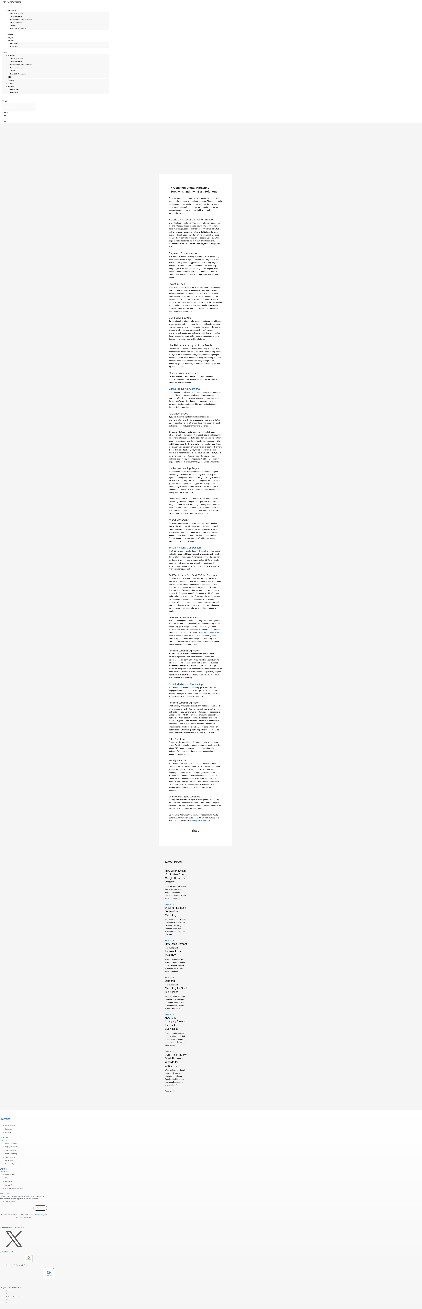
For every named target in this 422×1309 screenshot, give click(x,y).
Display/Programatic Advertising (21, 19)
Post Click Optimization (18, 29)
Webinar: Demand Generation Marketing (175, 911)
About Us (11, 41)
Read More (169, 904)
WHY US (3, 1169)
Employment (14, 44)
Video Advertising (16, 22)
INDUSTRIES (5, 1119)
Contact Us (14, 47)
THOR (12, 26)
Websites (11, 80)
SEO (9, 77)
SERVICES (4, 1140)
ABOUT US (4, 1171)
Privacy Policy (39, 1215)
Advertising (12, 10)
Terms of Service (21, 1217)
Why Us (10, 83)
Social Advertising (16, 16)
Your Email (10, 1201)
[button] (55, 52)
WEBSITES (4, 1138)
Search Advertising (16, 13)
